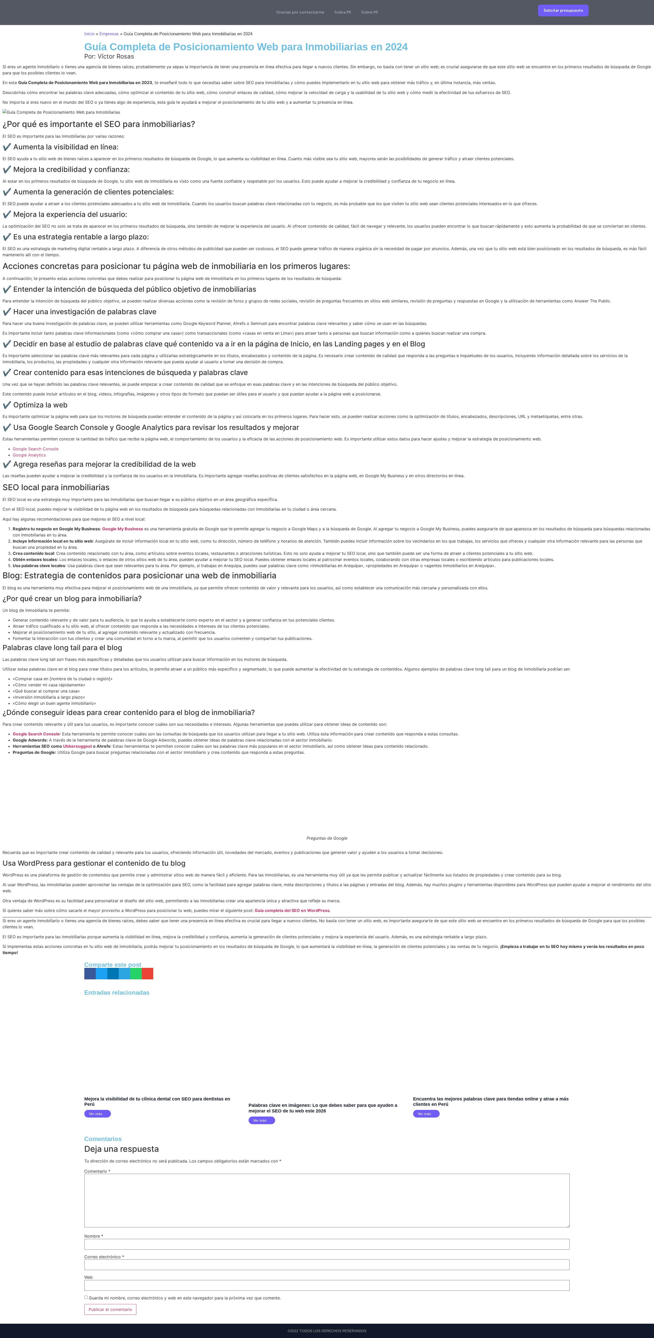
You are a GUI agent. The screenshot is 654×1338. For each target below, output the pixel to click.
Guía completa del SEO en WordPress (292, 910)
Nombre (93, 1236)
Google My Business (122, 528)
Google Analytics (29, 454)
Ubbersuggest (78, 746)
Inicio (89, 33)
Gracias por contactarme (300, 12)
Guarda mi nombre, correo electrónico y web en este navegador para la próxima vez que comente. (185, 1298)
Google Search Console (36, 448)
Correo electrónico (104, 1257)
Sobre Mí (342, 12)
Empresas (109, 33)
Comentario (97, 1171)
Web (88, 1277)
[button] (90, 973)
